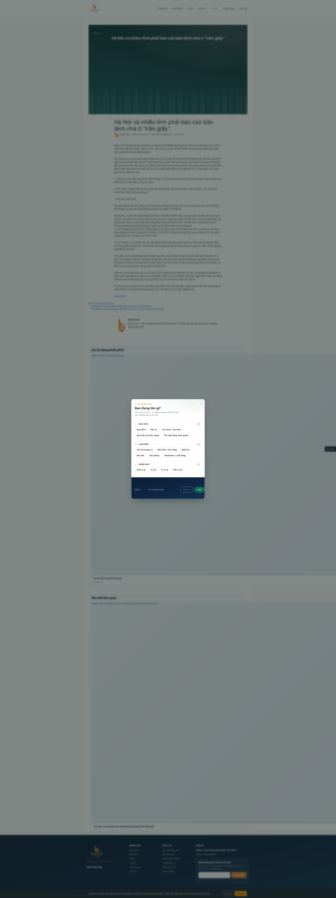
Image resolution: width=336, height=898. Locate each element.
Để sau (186, 489)
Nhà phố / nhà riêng (167, 450)
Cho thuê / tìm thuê (171, 429)
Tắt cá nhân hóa (156, 489)
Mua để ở (141, 429)
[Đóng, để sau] (200, 404)
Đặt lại (138, 489)
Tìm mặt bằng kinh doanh (176, 435)
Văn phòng (154, 455)
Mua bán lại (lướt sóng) (148, 435)
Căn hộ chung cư (145, 450)
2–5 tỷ (153, 470)
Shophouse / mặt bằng (175, 455)
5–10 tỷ (164, 470)
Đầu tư (154, 429)
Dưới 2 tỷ (141, 470)
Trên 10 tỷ (177, 470)
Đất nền (140, 455)
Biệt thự (186, 450)
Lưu (199, 489)
